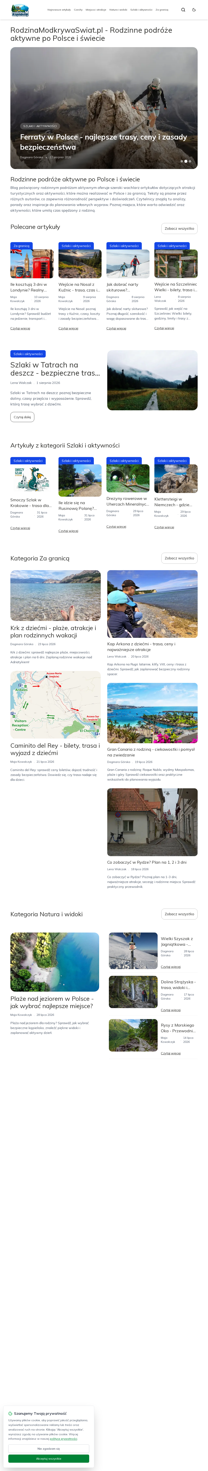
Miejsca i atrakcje (96, 9)
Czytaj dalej (22, 417)
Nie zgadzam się (49, 1448)
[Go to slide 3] (189, 161)
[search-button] (183, 10)
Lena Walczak (29, 157)
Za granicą (162, 9)
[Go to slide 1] (182, 161)
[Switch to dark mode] (194, 9)
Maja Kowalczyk (21, 762)
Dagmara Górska (21, 644)
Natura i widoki (118, 9)
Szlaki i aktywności (141, 9)
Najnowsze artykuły (59, 9)
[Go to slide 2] (186, 161)
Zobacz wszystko (179, 228)
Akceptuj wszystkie (48, 1458)
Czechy (78, 9)
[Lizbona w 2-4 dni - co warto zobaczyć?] (104, 108)
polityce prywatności (63, 1439)
